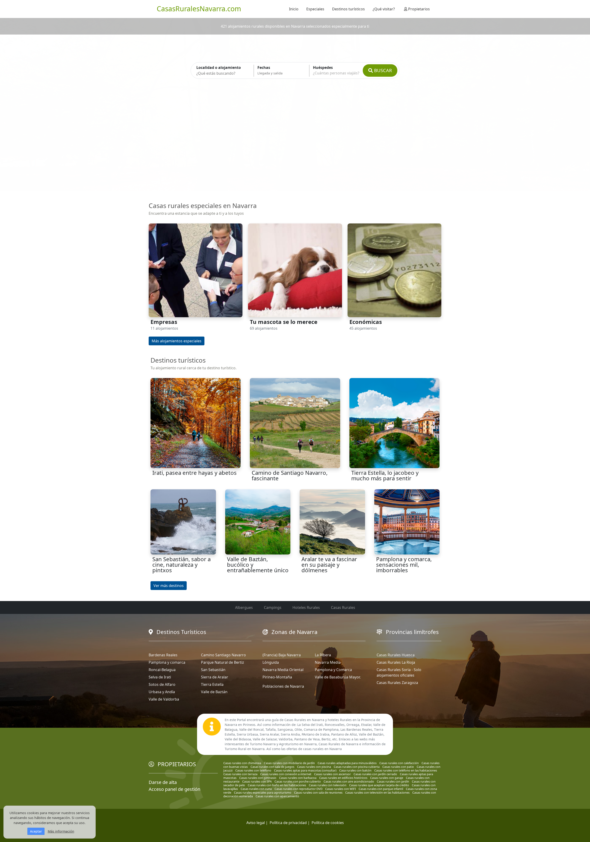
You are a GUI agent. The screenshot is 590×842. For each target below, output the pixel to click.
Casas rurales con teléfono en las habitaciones (405, 770)
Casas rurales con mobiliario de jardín (289, 763)
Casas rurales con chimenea (242, 763)
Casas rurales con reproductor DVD (298, 789)
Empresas (163, 322)
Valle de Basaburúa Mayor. (338, 677)
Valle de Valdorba (164, 699)
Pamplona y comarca (167, 662)
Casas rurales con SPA (257, 781)
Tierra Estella (212, 684)
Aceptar (36, 831)
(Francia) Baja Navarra (282, 654)
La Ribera (323, 654)
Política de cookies (328, 822)
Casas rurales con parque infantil (381, 789)
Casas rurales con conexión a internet (285, 774)
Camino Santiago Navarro (223, 654)
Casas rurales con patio (398, 767)
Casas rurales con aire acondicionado (349, 781)
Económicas (365, 322)
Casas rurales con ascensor (332, 774)
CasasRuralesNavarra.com (199, 8)
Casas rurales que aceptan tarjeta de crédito (379, 785)
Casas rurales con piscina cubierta (357, 767)
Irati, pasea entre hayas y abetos (194, 472)
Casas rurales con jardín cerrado (375, 774)
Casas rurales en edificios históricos (343, 778)
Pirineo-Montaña (277, 677)
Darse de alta (163, 782)
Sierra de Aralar (214, 677)
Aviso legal (255, 822)
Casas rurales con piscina (314, 767)
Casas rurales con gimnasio (257, 778)
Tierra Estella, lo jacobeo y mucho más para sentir (385, 475)
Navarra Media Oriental (283, 669)
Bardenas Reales (163, 654)
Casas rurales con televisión (327, 785)
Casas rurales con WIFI (340, 789)
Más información (61, 831)
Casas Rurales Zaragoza (397, 682)
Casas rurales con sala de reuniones (318, 792)
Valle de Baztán (214, 691)
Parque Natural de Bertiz (222, 662)
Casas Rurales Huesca (396, 654)
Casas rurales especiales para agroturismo (262, 792)
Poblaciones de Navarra (283, 686)
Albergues (244, 607)
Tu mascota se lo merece (283, 322)
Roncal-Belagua (162, 669)
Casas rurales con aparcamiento (277, 796)
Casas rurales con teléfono (253, 770)
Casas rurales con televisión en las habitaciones (377, 792)
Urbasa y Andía (162, 691)
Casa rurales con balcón (355, 770)
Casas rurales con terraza (240, 774)
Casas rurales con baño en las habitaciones (277, 785)
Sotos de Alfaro (162, 684)
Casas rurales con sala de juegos (272, 767)
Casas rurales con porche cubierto (297, 781)
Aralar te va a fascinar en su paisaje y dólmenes (329, 564)
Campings (272, 607)
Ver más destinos (168, 585)
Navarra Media (328, 662)
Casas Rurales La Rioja (396, 662)
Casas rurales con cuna (256, 789)
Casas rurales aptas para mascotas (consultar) (305, 770)
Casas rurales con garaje (386, 778)
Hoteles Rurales (306, 607)
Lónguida (271, 662)
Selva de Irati (160, 677)
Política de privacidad (288, 822)
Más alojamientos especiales (176, 340)
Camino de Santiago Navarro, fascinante (289, 475)
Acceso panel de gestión (174, 789)
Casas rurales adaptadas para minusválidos (347, 763)
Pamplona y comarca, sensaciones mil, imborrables (404, 564)
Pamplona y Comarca (333, 669)
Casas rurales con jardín (393, 781)
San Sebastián (213, 669)
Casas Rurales (343, 607)
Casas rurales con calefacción (399, 763)
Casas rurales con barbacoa (297, 778)
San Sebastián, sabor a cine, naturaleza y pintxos (181, 564)
